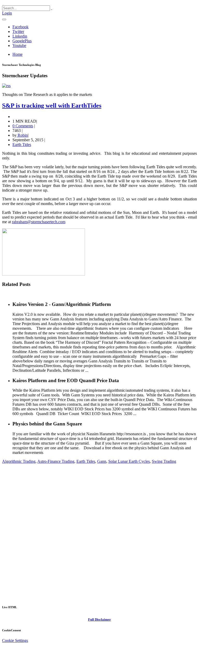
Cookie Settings (15, 640)
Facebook (20, 27)
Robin (22, 135)
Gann (101, 461)
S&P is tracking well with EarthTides (51, 105)
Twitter (18, 31)
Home (17, 54)
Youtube (19, 45)
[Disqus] (99, 533)
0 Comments (22, 126)
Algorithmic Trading (18, 461)
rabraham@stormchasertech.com (38, 222)
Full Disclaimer (99, 619)
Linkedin (19, 36)
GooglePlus (22, 41)
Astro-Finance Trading (55, 461)
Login (7, 13)
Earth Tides (21, 144)
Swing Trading (164, 461)
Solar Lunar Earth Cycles (129, 461)
